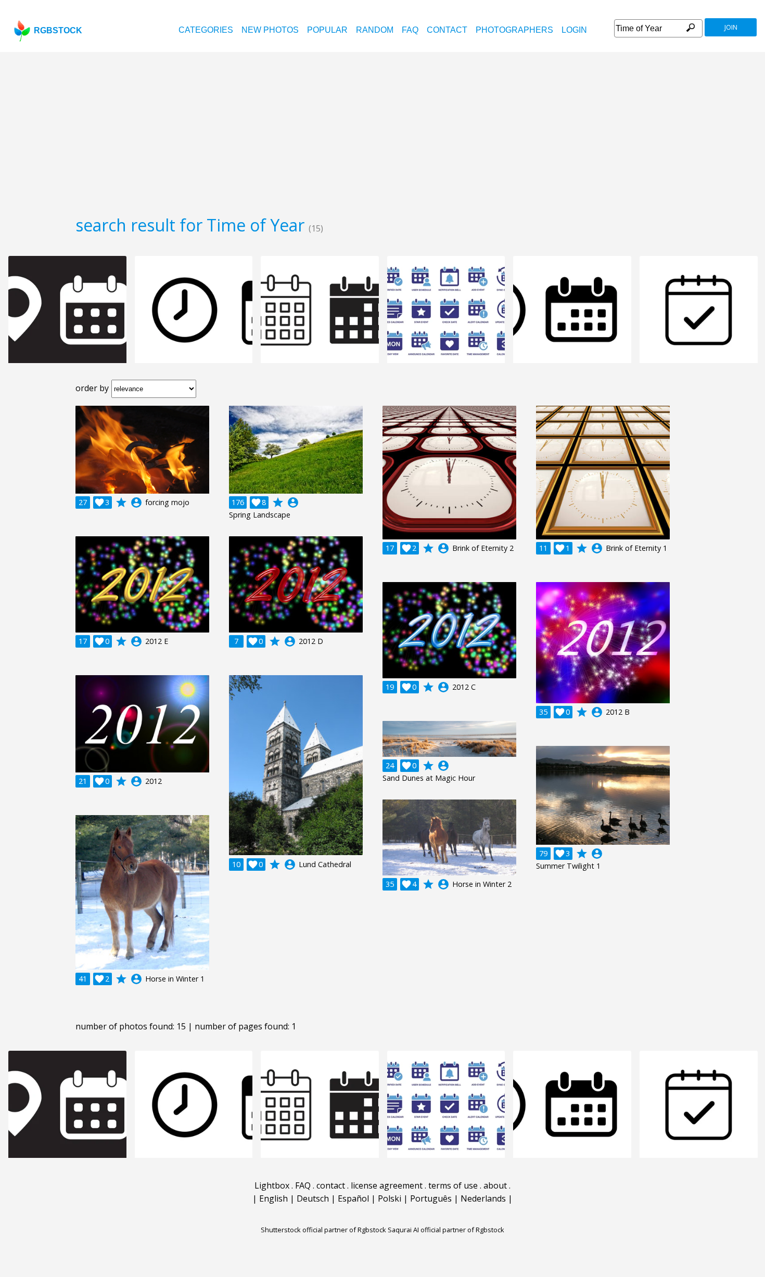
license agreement (387, 1185)
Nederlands (483, 1198)
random (374, 29)
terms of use (453, 1185)
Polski (389, 1198)
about (495, 1185)
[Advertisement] (382, 130)
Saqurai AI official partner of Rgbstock (446, 1229)
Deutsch (313, 1198)
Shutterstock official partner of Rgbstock (323, 1229)
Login (574, 29)
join (730, 27)
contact (447, 29)
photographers (514, 29)
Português (431, 1198)
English (273, 1198)
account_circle (136, 502)
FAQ (410, 29)
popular (327, 29)
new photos (270, 29)
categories (205, 29)
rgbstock (58, 30)
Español (353, 1198)
